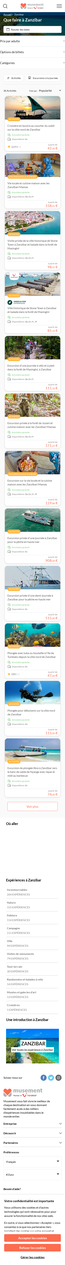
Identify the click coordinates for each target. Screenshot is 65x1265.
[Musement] (32, 6)
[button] (13, 77)
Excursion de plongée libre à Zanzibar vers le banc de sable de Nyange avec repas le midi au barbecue (32, 771)
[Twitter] (50, 1078)
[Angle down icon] (42, 41)
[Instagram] (58, 1078)
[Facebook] (43, 1078)
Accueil (7, 14)
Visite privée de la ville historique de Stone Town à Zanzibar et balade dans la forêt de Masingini (32, 244)
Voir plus (32, 806)
